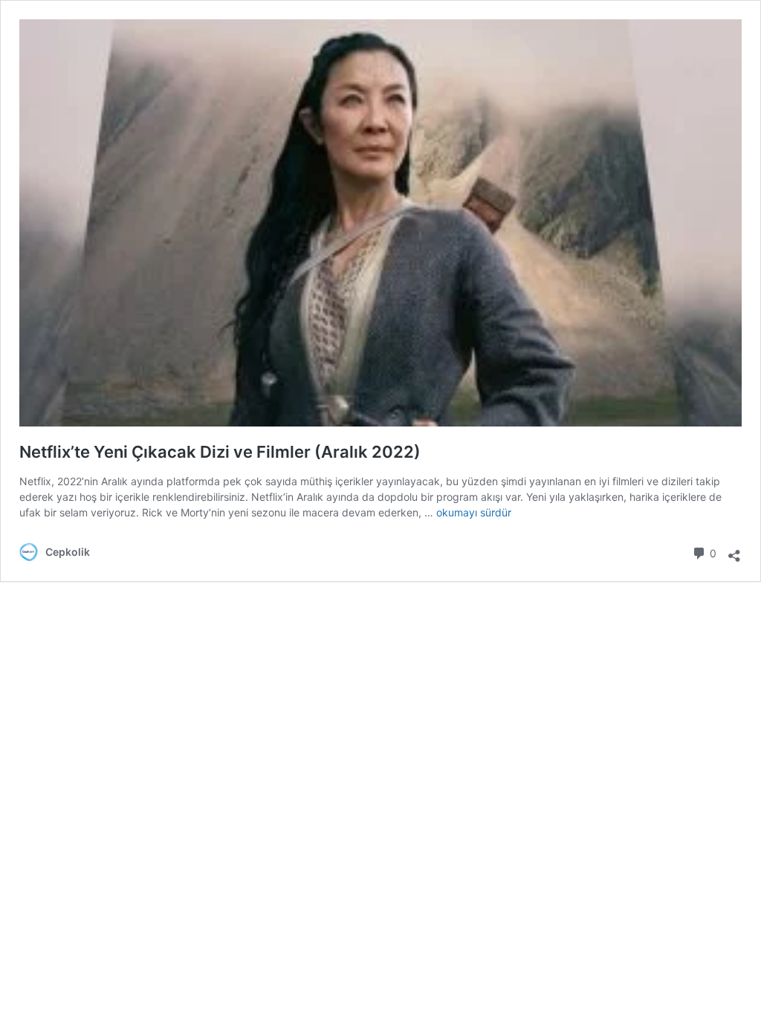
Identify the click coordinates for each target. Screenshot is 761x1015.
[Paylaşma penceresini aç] (734, 551)
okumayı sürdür (473, 512)
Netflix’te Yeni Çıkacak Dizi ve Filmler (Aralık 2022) (220, 451)
